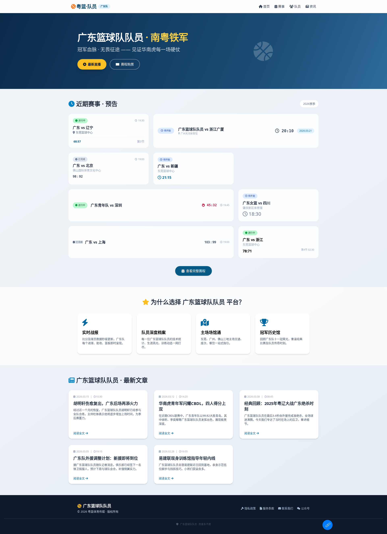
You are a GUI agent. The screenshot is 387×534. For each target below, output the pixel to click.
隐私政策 (250, 508)
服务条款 (268, 508)
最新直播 (94, 64)
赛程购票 (127, 64)
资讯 (313, 6)
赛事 (281, 6)
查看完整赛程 (195, 271)
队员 (297, 6)
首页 (266, 6)
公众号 (305, 508)
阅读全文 (79, 433)
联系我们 (287, 508)
